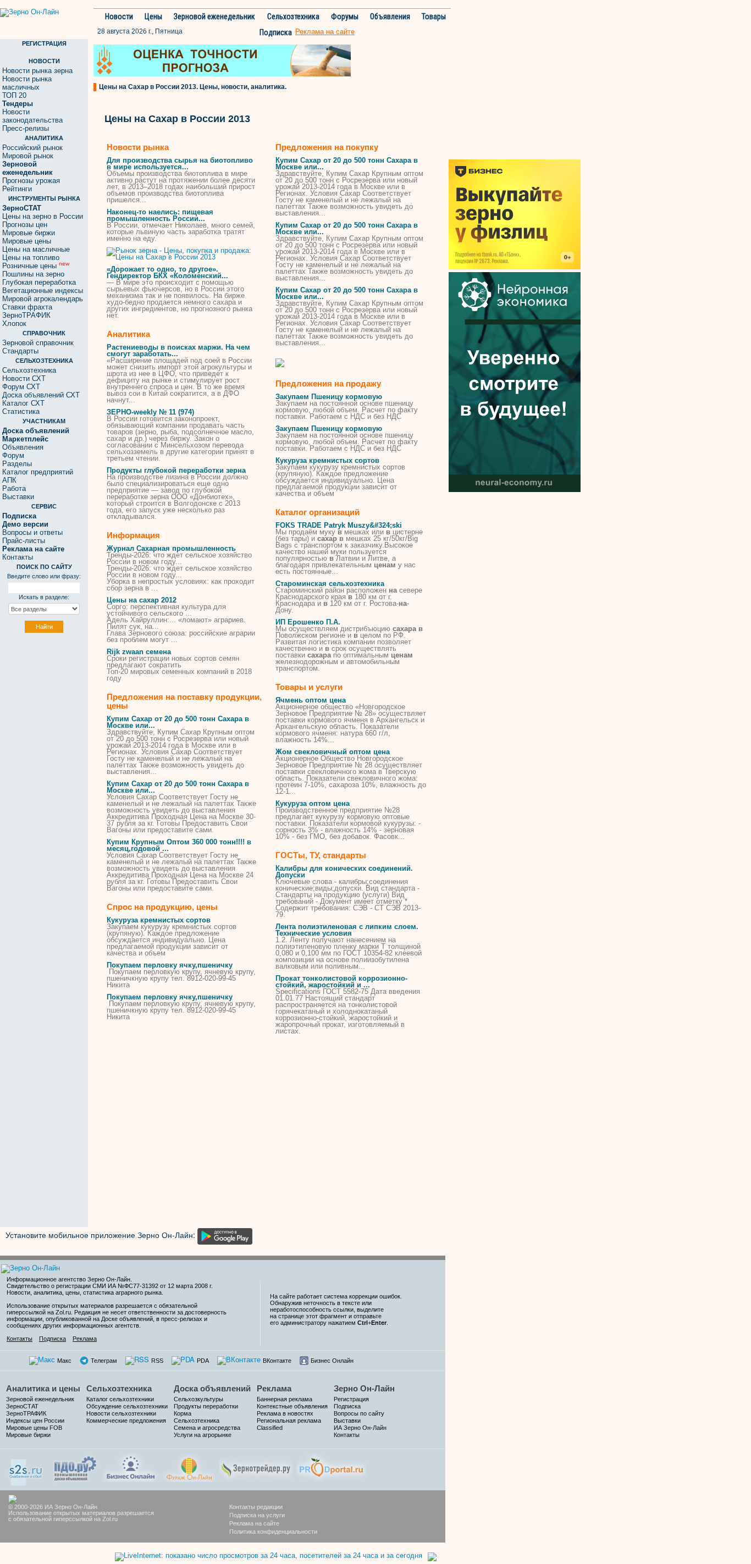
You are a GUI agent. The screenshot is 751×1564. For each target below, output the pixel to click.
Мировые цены (26, 241)
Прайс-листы (23, 541)
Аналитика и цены (43, 1388)
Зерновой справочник (38, 343)
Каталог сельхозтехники (120, 1399)
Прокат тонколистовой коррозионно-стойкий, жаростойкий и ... (341, 981)
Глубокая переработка (39, 282)
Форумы (344, 16)
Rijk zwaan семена (139, 652)
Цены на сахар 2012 (141, 600)
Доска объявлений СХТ (41, 395)
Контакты (17, 557)
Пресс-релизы (25, 128)
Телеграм (104, 1360)
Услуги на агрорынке (202, 1435)
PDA (203, 1360)
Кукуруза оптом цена (312, 803)
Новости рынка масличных (27, 83)
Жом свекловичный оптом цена (332, 752)
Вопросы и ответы (32, 532)
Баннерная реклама (284, 1399)
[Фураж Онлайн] (189, 1466)
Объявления (390, 16)
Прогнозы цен (24, 224)
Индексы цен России (35, 1420)
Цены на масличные (36, 249)
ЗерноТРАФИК (26, 315)
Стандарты (20, 351)
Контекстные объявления (292, 1406)
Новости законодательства (32, 116)
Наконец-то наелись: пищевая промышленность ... (160, 215)
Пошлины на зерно (33, 274)
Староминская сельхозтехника (329, 583)
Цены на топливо (30, 257)
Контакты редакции (256, 1507)
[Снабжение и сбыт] (26, 1468)
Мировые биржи (28, 233)
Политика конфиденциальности (273, 1531)
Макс (64, 1360)
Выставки (18, 497)
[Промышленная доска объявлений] (75, 1467)
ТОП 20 (14, 95)
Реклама (85, 1338)
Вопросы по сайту (359, 1413)
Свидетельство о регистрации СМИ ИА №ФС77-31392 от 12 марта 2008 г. (110, 1286)
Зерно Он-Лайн (364, 1388)
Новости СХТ (24, 378)
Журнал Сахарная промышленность (171, 548)
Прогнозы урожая (31, 180)
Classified (270, 1427)
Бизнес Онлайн (332, 1360)
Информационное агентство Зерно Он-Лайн (68, 1279)
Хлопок (14, 323)
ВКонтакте (277, 1360)
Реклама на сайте (254, 1523)
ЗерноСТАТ (22, 1406)
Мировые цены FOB (34, 1427)
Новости (119, 16)
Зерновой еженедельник (214, 16)
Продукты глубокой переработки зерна (176, 470)
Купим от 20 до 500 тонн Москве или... (178, 722)
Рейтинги (17, 189)
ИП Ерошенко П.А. (307, 622)
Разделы (17, 464)
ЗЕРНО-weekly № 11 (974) (150, 412)
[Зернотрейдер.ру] (256, 1466)
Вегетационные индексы (42, 290)
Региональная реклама (289, 1420)
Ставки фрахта (27, 307)
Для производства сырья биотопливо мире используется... (180, 163)
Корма (182, 1413)
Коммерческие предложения (126, 1420)
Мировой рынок (27, 156)
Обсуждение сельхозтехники (127, 1406)
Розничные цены (35, 266)
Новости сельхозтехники (121, 1413)
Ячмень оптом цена (310, 700)
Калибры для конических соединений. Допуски (344, 871)
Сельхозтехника (293, 16)
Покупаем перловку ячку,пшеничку (170, 965)
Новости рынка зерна (37, 71)
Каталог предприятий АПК (37, 476)
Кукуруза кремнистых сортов (159, 920)
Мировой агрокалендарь (42, 299)
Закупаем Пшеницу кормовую (328, 397)
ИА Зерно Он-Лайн (360, 1427)
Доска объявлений (212, 1388)
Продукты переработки (206, 1406)
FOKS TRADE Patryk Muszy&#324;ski (338, 525)
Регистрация (351, 1399)
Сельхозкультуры (198, 1399)
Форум (13, 455)
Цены (153, 16)
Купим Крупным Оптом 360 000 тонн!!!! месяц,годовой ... (179, 845)
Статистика (21, 411)
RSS (157, 1360)
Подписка (275, 32)
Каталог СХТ (23, 403)
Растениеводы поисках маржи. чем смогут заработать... (178, 350)
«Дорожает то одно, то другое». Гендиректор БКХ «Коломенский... (167, 272)
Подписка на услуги (257, 1515)
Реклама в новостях (285, 1413)
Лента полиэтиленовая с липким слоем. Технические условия (346, 929)
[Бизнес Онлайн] (130, 1466)
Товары (434, 16)
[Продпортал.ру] (331, 1466)
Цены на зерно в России (42, 216)
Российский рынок (32, 147)
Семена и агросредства (207, 1427)
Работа (14, 488)
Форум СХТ (21, 387)
